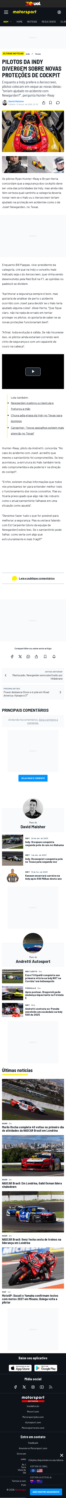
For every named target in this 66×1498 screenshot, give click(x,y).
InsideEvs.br (33, 1406)
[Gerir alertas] (54, 656)
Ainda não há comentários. (33, 721)
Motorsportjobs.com (33, 1416)
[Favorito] (50, 102)
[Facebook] (12, 656)
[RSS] (50, 1387)
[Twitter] (20, 656)
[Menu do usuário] (59, 12)
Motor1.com (33, 1411)
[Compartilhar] (43, 102)
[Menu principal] (6, 12)
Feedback (33, 1442)
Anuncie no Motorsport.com (33, 1448)
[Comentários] (59, 102)
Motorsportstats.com (33, 1427)
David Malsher (16, 101)
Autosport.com (33, 1422)
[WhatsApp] (28, 656)
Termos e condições (22, 1480)
